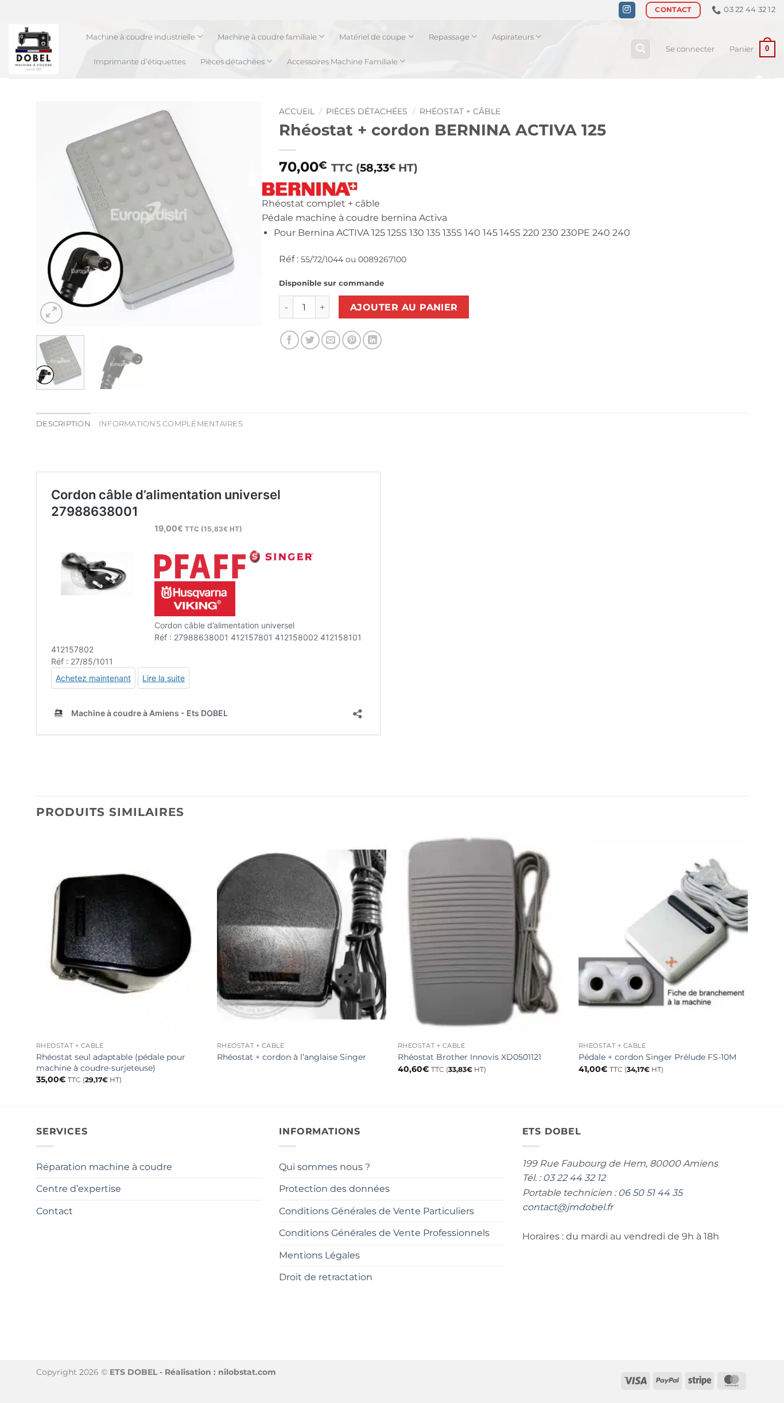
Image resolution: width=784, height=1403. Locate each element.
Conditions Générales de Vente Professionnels (384, 1232)
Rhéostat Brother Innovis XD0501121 (469, 1057)
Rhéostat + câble (460, 111)
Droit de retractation (325, 1277)
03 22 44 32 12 (574, 1177)
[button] (640, 49)
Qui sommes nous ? (324, 1166)
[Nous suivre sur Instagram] (627, 10)
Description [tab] (63, 423)
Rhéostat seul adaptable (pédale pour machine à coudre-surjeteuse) (110, 1062)
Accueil (297, 111)
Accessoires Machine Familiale (342, 61)
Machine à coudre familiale (267, 37)
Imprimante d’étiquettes (139, 61)
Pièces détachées (232, 61)
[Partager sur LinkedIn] (372, 340)
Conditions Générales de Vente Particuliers (376, 1211)
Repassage (449, 37)
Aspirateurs (513, 37)
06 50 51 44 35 (650, 1192)
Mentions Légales (319, 1255)
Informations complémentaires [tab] (171, 423)
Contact (54, 1211)
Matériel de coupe (372, 37)
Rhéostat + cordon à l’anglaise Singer (291, 1057)
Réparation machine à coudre (104, 1166)
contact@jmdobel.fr (567, 1207)
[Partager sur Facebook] (289, 340)
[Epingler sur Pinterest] (351, 340)
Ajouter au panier (404, 307)
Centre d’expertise (78, 1188)
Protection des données (334, 1188)
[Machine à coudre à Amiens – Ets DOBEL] (39, 49)
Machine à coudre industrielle (140, 37)
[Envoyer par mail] (330, 340)
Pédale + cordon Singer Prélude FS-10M (657, 1057)
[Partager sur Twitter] (310, 340)
